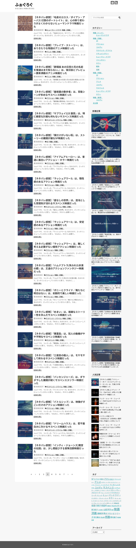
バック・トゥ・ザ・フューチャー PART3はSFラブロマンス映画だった (110, 401)
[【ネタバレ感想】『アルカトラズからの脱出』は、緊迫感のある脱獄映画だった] (106, 200)
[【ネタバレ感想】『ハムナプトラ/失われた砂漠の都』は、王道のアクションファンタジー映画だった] (25, 271)
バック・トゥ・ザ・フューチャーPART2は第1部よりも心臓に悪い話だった (110, 409)
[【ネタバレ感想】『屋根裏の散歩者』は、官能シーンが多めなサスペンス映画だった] (25, 97)
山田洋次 (107, 509)
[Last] (72, 474)
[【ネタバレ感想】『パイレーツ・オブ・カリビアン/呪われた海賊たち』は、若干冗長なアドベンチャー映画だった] (106, 275)
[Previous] (35, 474)
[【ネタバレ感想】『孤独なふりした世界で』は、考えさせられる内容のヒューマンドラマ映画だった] (106, 174)
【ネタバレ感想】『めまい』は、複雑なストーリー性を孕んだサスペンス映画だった (59, 313)
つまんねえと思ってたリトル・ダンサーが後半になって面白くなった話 (109, 453)
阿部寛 (119, 517)
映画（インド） (98, 33)
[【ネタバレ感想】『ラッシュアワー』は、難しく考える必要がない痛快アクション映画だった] (25, 249)
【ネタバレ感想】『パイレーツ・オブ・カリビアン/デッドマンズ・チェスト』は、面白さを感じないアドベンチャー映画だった (106, 261)
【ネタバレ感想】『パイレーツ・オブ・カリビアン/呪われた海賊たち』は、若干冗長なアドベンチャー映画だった (106, 288)
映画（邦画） (57, 51)
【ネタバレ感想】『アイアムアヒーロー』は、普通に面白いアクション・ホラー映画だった (59, 158)
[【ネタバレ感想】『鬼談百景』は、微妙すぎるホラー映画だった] (106, 224)
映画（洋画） (66, 30)
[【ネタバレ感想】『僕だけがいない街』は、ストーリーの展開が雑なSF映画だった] (25, 141)
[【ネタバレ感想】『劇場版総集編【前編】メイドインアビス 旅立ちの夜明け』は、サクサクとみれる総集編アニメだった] (106, 353)
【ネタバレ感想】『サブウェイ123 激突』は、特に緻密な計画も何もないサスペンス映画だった (59, 115)
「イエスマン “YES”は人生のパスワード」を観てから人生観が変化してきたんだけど (109, 462)
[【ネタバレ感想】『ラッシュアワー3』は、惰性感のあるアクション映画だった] (25, 184)
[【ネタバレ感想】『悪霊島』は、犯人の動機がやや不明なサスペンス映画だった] (25, 339)
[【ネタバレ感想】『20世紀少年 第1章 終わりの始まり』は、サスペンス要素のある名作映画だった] (106, 301)
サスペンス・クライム (55, 120)
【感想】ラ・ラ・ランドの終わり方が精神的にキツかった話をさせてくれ (109, 444)
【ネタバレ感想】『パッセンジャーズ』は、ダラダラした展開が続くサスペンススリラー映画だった (59, 380)
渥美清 (100, 513)
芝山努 (102, 517)
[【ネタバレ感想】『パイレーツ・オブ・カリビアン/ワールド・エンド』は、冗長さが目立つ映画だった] (106, 123)
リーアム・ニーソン (96, 503)
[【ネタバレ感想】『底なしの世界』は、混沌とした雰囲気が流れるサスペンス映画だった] (25, 206)
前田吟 (104, 505)
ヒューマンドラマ (102, 35)
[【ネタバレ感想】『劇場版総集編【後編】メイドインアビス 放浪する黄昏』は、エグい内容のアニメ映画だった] (106, 327)
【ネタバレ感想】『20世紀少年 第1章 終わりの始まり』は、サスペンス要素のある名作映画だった (106, 313)
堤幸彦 (109, 506)
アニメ (49, 51)
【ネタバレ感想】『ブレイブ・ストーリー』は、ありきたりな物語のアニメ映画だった (59, 46)
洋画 (94, 513)
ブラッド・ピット (103, 498)
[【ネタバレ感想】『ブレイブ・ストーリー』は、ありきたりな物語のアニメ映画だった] (25, 51)
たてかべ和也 (99, 479)
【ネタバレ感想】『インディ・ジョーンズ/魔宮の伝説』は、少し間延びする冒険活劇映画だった (59, 448)
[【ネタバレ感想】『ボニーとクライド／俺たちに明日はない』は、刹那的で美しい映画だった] (25, 296)
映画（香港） (98, 97)
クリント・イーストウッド (102, 485)
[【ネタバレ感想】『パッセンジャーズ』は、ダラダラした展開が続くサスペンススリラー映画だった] (25, 383)
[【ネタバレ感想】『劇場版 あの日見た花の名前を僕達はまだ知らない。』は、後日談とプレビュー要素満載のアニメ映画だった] (25, 72)
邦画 (107, 517)
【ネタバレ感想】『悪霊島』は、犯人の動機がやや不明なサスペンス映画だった (59, 335)
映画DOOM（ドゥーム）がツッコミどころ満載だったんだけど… (109, 436)
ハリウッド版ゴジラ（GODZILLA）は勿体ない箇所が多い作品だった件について (110, 418)
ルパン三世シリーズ (107, 503)
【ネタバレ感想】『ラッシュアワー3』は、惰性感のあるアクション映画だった (59, 180)
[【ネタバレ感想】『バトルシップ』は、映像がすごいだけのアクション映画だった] (25, 407)
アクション (51, 98)
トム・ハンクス (105, 493)
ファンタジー (101, 60)
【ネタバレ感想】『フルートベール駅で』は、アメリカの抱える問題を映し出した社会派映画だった (106, 161)
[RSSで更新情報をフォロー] (116, 2)
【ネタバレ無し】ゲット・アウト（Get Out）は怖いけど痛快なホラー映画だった (110, 392)
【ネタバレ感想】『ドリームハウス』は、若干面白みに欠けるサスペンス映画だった (59, 425)
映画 (117, 509)
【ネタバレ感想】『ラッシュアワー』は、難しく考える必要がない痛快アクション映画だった (59, 245)
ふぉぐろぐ (24, 4)
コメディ (99, 47)
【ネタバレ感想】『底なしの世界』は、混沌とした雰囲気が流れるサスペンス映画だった (59, 201)
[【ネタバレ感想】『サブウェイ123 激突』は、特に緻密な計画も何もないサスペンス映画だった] (25, 119)
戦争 (97, 66)
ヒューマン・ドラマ (54, 30)
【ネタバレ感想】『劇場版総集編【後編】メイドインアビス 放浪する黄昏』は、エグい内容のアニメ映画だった (106, 339)
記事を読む (38, 38)
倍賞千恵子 (96, 505)
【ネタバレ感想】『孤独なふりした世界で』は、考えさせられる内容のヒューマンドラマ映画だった (105, 187)
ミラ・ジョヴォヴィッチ (115, 500)
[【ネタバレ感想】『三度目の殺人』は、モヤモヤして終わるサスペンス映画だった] (25, 361)
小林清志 (100, 510)
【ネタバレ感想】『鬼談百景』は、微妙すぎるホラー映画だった (106, 235)
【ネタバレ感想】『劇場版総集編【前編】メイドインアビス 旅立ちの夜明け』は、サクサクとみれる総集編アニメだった (106, 365)
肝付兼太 (97, 517)
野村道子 (113, 517)
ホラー (98, 63)
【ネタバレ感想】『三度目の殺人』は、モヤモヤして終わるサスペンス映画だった (59, 356)
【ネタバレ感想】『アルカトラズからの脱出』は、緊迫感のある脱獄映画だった (106, 211)
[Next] (68, 474)
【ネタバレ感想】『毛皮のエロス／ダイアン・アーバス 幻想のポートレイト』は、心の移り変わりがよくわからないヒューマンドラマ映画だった (59, 21)
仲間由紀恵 (116, 503)
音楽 (97, 69)
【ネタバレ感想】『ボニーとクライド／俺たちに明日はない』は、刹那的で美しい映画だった (59, 291)
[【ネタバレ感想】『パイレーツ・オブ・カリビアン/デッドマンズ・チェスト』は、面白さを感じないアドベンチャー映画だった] (106, 248)
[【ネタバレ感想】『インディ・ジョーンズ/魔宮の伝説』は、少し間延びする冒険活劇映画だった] (25, 451)
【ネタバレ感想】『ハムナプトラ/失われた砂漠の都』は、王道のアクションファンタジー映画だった (59, 268)
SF (47, 141)
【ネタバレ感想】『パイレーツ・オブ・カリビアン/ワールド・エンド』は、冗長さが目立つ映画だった (106, 135)
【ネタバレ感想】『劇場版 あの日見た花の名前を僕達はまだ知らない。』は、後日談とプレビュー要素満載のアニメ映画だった (59, 70)
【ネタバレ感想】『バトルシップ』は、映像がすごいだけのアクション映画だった (59, 403)
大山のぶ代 (115, 505)
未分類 (95, 103)
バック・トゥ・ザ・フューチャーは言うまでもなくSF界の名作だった (109, 427)
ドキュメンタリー (102, 53)
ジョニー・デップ (105, 490)
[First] (31, 474)
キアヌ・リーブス (105, 482)
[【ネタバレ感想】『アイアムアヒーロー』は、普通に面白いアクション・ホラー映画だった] (25, 162)
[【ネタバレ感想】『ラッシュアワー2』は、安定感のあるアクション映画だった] (25, 228)
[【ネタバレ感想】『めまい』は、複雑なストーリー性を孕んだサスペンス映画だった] (25, 317)
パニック (99, 495)
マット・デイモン (104, 500)
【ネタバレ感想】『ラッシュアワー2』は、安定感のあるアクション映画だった (59, 223)
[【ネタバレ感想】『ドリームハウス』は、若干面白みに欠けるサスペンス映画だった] (25, 429)
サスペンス (51, 340)
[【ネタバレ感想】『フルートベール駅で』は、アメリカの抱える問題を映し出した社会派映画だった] (106, 149)
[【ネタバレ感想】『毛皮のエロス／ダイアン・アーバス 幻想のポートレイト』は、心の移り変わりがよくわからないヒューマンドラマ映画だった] (25, 23)
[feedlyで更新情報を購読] (112, 2)
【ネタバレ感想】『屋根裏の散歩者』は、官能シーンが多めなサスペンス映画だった (59, 93)
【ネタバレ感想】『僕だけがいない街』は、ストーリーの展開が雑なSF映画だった (59, 136)
